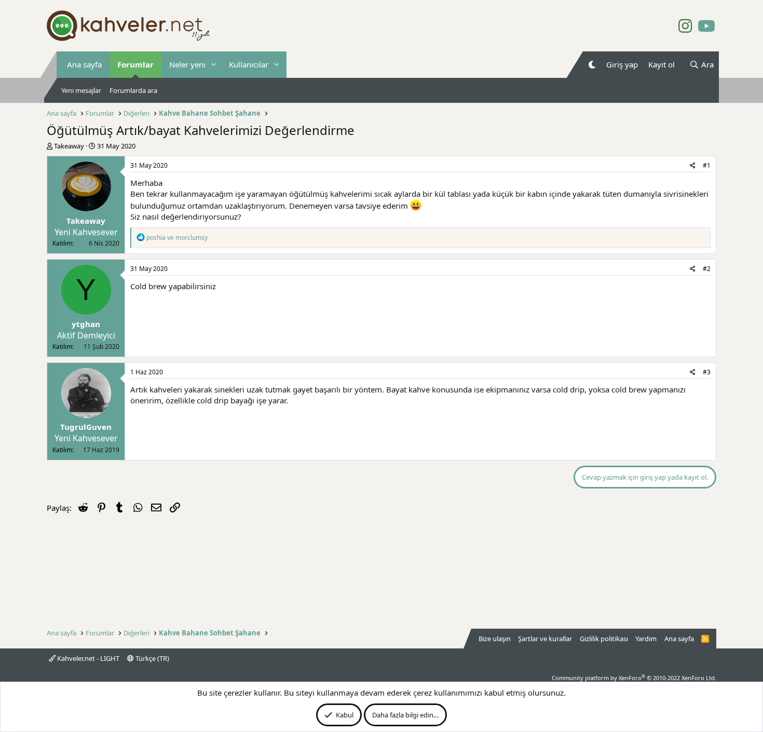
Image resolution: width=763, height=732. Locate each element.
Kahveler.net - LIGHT (87, 658)
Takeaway (69, 146)
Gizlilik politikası (604, 638)
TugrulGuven (86, 427)
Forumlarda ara (133, 90)
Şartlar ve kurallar (545, 638)
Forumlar (135, 64)
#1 (707, 165)
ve (177, 237)
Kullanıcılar (248, 64)
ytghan (86, 324)
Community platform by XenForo (634, 678)
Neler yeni (187, 64)
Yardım (646, 638)
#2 (707, 268)
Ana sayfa (84, 64)
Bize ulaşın (495, 638)
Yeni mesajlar (81, 90)
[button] (214, 64)
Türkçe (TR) (151, 658)
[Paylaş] (692, 166)
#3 (707, 372)
